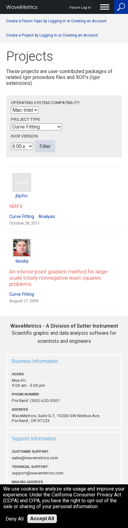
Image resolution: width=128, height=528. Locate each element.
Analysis (47, 216)
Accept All (42, 518)
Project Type (25, 119)
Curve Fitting (21, 216)
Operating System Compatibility (45, 102)
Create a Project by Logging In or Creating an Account (52, 35)
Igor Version (24, 135)
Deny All (15, 519)
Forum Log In (80, 8)
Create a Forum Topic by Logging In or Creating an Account (56, 21)
